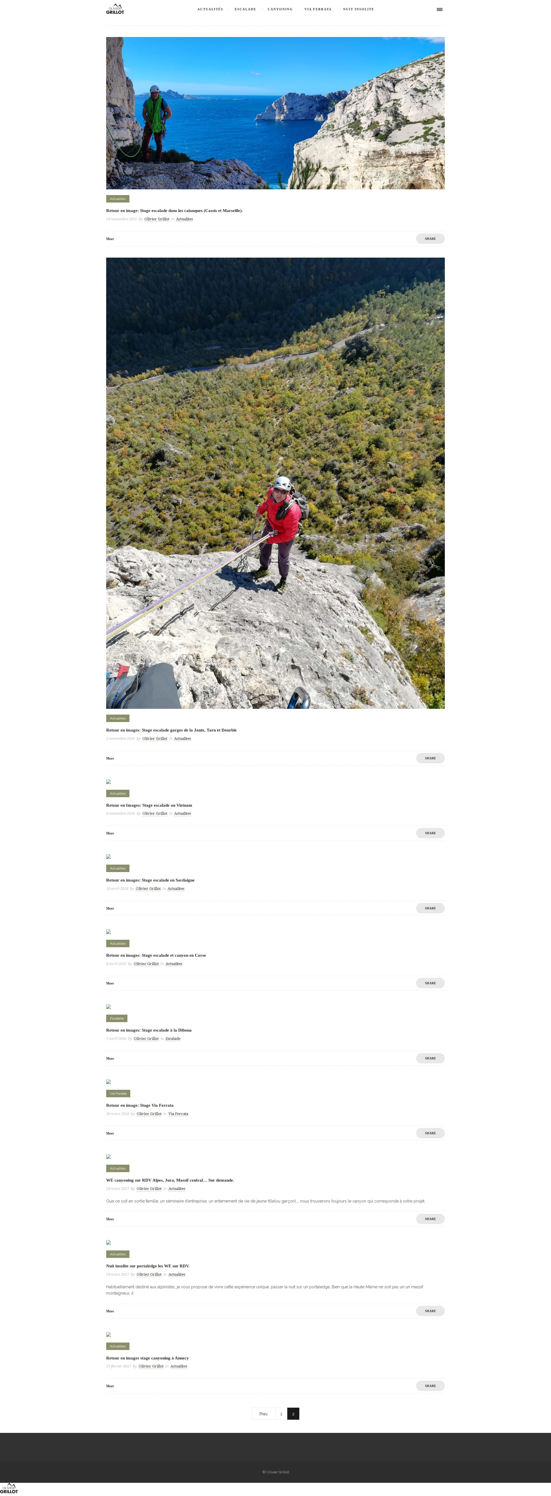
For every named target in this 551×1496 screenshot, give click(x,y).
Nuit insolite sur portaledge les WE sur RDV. (148, 1266)
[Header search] (421, 10)
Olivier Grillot (156, 219)
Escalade (245, 9)
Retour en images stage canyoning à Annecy (147, 1358)
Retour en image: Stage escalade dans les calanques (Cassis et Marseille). (174, 210)
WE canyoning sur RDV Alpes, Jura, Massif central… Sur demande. (170, 1180)
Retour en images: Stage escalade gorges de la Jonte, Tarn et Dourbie (171, 730)
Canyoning (280, 9)
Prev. (263, 1414)
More (110, 239)
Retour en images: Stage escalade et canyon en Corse (156, 955)
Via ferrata (318, 9)
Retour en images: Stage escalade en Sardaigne (150, 880)
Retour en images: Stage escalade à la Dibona (149, 1030)
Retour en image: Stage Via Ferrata (140, 1105)
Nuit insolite (358, 9)
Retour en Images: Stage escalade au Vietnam (149, 805)
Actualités (210, 9)
